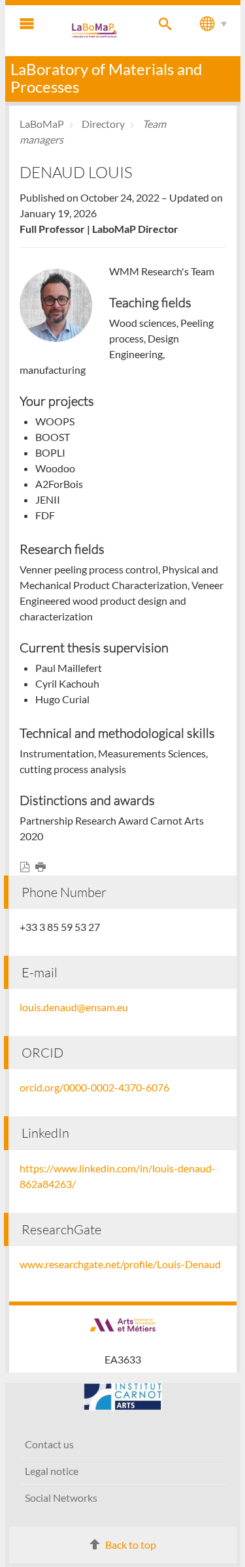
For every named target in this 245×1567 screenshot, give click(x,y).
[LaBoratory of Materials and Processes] (95, 31)
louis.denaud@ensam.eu (74, 1007)
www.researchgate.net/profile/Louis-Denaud (120, 1264)
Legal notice (51, 1471)
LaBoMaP (42, 123)
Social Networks (61, 1497)
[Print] (43, 867)
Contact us (49, 1444)
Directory (103, 123)
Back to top (130, 1544)
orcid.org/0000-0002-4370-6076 (94, 1087)
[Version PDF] (27, 867)
